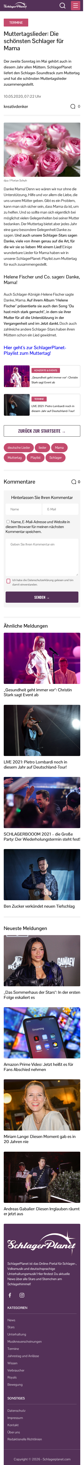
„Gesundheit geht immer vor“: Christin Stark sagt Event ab (38, 692)
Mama (59, 447)
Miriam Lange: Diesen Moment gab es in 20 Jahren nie (40, 1139)
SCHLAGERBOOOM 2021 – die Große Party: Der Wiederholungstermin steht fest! (42, 837)
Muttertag (15, 457)
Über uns (13, 1432)
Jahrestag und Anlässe (23, 1356)
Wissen (12, 1363)
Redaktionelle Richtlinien (24, 1439)
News (11, 1320)
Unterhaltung (16, 1334)
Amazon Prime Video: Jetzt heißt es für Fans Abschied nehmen (38, 1067)
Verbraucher (15, 1370)
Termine (16, 22)
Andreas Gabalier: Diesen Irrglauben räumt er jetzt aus (42, 1211)
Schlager (55, 457)
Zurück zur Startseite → (42, 431)
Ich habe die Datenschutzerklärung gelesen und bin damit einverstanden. (42, 582)
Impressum (15, 1418)
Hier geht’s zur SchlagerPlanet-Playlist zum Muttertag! (35, 350)
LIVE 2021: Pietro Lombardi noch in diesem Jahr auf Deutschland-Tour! (35, 764)
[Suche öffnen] (62, 5)
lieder (42, 447)
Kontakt (13, 1425)
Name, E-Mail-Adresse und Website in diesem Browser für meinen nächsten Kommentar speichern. (38, 526)
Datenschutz (16, 1410)
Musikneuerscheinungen (24, 1341)
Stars (10, 1327)
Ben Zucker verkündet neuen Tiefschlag (39, 906)
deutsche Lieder (19, 447)
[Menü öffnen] (75, 5)
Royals (12, 1377)
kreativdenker (16, 106)
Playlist (36, 457)
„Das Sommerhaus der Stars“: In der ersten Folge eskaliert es (42, 995)
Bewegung (15, 1384)
